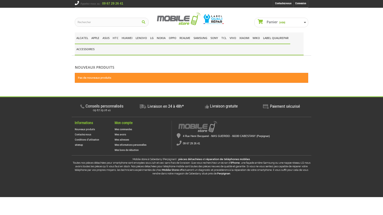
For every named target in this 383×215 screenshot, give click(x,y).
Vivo (233, 38)
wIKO (256, 38)
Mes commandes (123, 129)
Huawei (127, 38)
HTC (115, 38)
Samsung (200, 38)
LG (152, 38)
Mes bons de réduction (127, 150)
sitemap (79, 144)
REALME (185, 38)
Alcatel (82, 38)
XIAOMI (244, 38)
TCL (223, 38)
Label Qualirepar (276, 38)
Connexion (300, 3)
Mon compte (124, 123)
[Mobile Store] (191, 19)
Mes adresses (122, 139)
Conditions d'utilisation (87, 139)
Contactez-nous (283, 3)
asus (106, 38)
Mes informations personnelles (130, 144)
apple (95, 38)
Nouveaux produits (85, 129)
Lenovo (141, 38)
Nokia (161, 38)
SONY (214, 38)
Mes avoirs (120, 134)
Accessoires (85, 49)
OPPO (172, 38)
